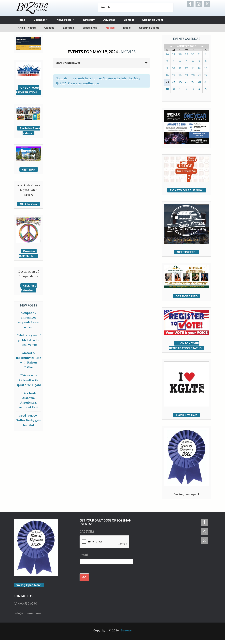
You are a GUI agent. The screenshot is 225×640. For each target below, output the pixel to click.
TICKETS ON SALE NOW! (186, 190)
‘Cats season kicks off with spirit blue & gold (28, 380)
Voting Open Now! (28, 585)
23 (167, 82)
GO (84, 577)
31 (199, 54)
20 (193, 75)
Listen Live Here (186, 415)
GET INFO (28, 169)
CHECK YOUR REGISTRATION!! (27, 90)
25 (180, 82)
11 (180, 68)
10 (173, 68)
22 (205, 75)
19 (186, 75)
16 (167, 75)
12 (186, 68)
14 (199, 68)
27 (173, 54)
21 (199, 75)
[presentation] (105, 541)
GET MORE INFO (187, 296)
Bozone (126, 630)
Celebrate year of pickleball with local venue (29, 340)
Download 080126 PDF (28, 253)
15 (205, 68)
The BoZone (32, 8)
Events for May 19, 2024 (93, 51)
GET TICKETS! (186, 252)
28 (180, 54)
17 (173, 75)
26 (167, 54)
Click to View (28, 204)
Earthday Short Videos (30, 130)
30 (193, 54)
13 (193, 68)
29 (186, 54)
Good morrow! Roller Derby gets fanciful (28, 420)
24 (173, 82)
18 (180, 75)
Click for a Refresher (29, 288)
